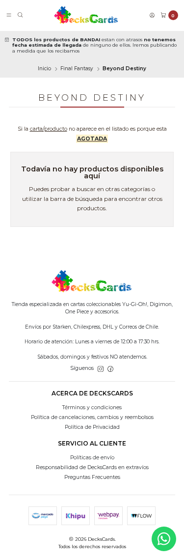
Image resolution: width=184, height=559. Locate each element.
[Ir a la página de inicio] (86, 15)
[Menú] (8, 15)
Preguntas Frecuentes (92, 477)
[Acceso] (152, 15)
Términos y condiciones (92, 407)
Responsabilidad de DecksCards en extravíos (92, 467)
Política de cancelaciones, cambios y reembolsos (92, 417)
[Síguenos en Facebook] (110, 368)
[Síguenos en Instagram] (100, 368)
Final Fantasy (76, 68)
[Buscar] (20, 15)
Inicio (44, 68)
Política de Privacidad (92, 427)
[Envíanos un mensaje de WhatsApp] (164, 539)
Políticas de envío (92, 457)
